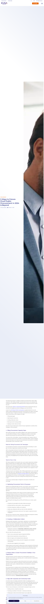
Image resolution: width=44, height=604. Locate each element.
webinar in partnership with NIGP (19, 406)
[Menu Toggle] (42, 3)
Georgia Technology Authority (23, 473)
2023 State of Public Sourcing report (17, 410)
